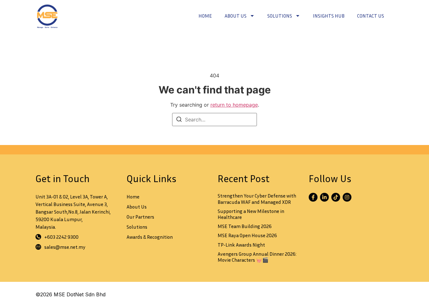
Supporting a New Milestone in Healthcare (251, 214)
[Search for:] (214, 119)
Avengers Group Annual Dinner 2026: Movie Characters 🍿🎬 (257, 257)
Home (205, 16)
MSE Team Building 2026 (245, 226)
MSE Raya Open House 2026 (247, 235)
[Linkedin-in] (324, 197)
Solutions (279, 16)
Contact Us (370, 16)
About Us (236, 16)
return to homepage (234, 105)
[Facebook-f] (313, 197)
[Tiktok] (335, 197)
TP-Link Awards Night (241, 245)
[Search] (179, 120)
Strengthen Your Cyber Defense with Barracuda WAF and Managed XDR (257, 199)
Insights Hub (329, 16)
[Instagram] (347, 197)
